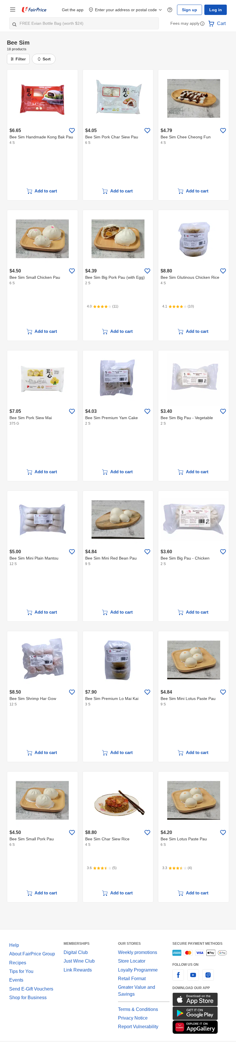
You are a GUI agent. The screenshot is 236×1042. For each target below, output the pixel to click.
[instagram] (208, 978)
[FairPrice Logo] (34, 9)
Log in (216, 10)
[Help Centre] (172, 10)
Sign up (191, 10)
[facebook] (178, 978)
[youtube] (193, 978)
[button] (202, 24)
